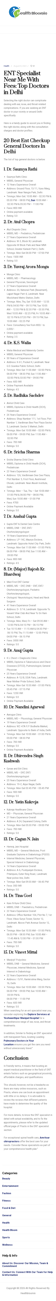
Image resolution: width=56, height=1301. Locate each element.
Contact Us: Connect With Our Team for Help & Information (27, 1273)
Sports (6, 1237)
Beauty (6, 1178)
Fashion (6, 1193)
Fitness (6, 1200)
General (6, 1215)
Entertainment (10, 1186)
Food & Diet (8, 1208)
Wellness (7, 1244)
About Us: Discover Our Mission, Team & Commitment (25, 1265)
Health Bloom (9, 1230)
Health (6, 66)
